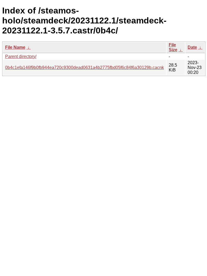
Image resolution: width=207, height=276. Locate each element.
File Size (173, 47)
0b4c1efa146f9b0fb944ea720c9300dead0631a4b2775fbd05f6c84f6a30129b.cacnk (84, 67)
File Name (15, 47)
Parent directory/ (20, 56)
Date (192, 47)
